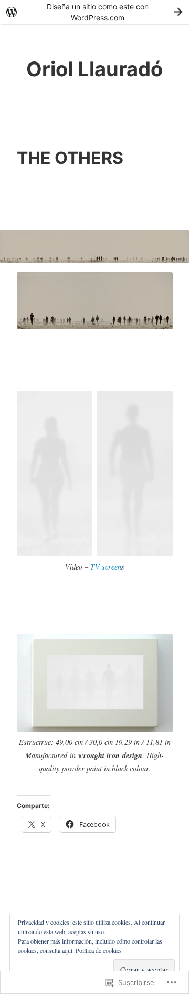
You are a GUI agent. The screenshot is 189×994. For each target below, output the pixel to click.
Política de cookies (99, 950)
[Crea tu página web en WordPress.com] (94, 12)
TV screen (105, 567)
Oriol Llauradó (94, 69)
